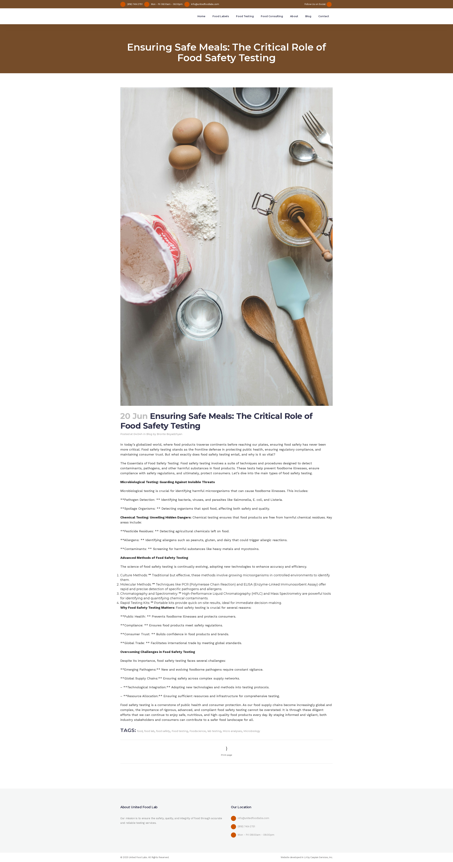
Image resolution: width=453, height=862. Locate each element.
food (140, 731)
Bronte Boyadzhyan (169, 434)
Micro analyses (232, 731)
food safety (163, 731)
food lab (149, 731)
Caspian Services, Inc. (321, 857)
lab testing (214, 731)
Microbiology (251, 731)
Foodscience (198, 731)
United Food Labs (138, 857)
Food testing (180, 731)
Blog (149, 434)
